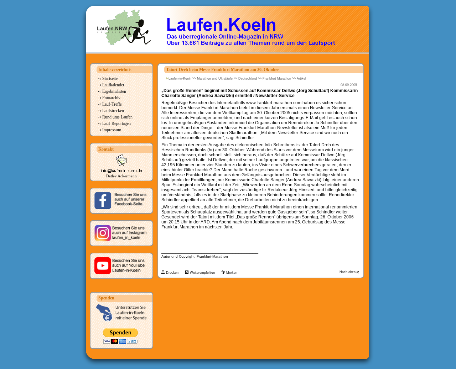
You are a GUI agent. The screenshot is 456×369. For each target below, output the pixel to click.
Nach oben (348, 272)
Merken (231, 272)
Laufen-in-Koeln (180, 78)
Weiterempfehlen (203, 272)
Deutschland (247, 78)
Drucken (173, 272)
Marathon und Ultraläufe (215, 78)
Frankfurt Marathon (277, 78)
